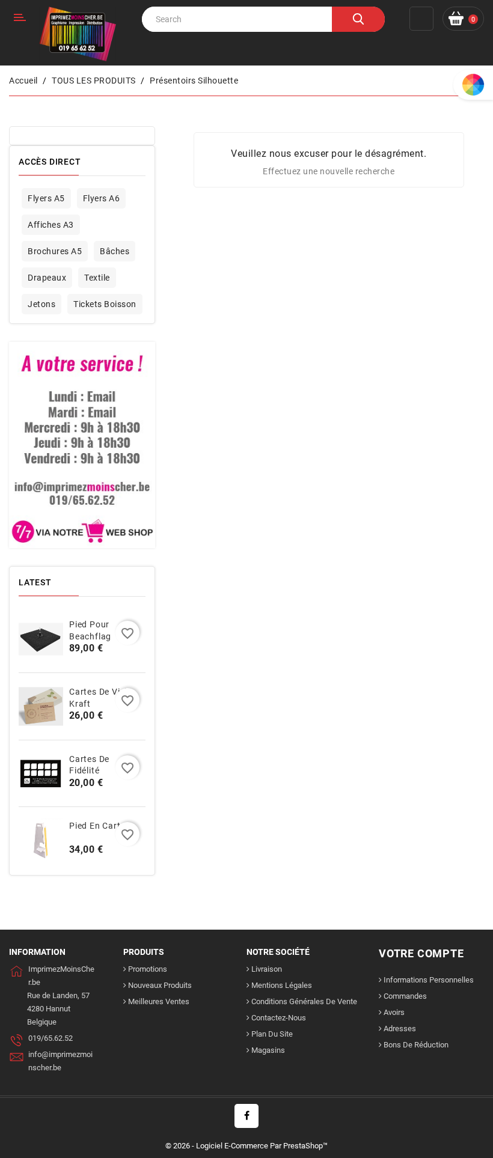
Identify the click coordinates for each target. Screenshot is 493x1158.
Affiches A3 (51, 225)
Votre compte (421, 953)
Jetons (41, 304)
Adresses (400, 1028)
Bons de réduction (416, 1044)
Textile (97, 277)
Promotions (147, 969)
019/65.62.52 (50, 1038)
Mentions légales (281, 985)
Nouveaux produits (160, 985)
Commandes (405, 996)
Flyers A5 (46, 198)
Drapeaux (47, 277)
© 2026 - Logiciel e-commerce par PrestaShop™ (246, 1145)
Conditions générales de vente (304, 1001)
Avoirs (394, 1012)
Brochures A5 (55, 251)
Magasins (268, 1050)
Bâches (114, 251)
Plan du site (272, 1033)
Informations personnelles (429, 979)
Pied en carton (100, 825)
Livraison (266, 969)
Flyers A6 (101, 198)
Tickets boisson (104, 304)
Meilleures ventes (158, 1001)
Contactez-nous (278, 1017)
